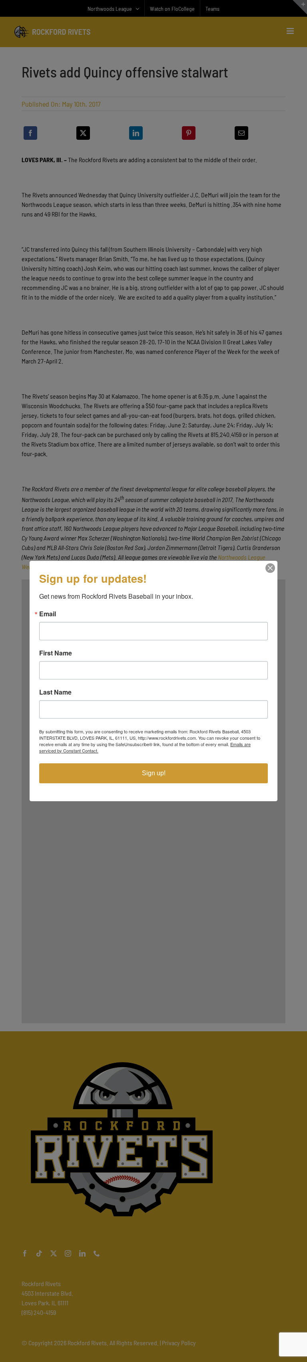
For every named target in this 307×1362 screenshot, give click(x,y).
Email (47, 614)
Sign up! (153, 773)
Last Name (55, 692)
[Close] (270, 568)
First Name (55, 653)
